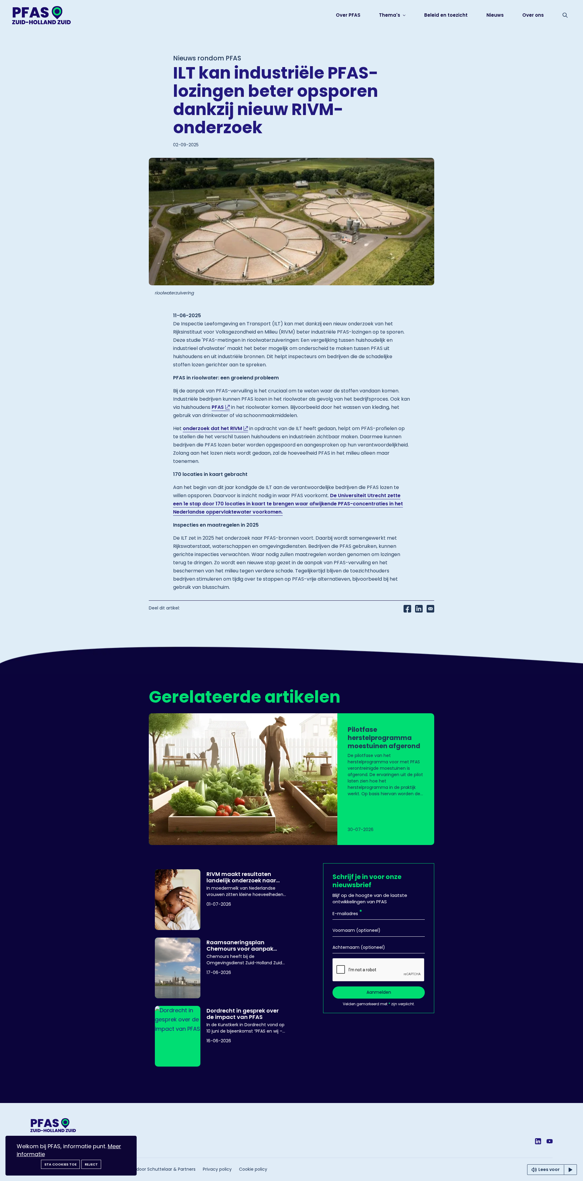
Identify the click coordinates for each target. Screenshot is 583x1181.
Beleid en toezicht (446, 15)
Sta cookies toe (60, 1164)
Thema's (390, 15)
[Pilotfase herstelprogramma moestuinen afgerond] (291, 779)
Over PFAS (348, 15)
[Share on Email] (430, 609)
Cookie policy (253, 1169)
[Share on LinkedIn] (419, 609)
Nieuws (495, 15)
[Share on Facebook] (407, 609)
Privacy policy (217, 1169)
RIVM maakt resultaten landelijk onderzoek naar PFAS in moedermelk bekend (246, 877)
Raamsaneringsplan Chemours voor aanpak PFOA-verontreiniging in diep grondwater (240, 945)
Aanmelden (379, 992)
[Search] (565, 15)
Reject (91, 1164)
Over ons (533, 15)
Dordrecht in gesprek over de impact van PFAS (242, 1013)
